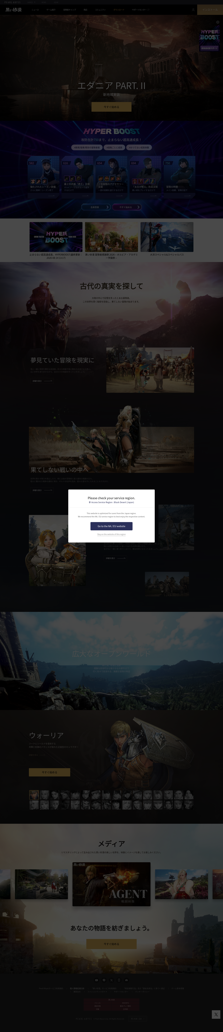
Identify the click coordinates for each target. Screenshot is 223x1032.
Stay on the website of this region (111, 534)
